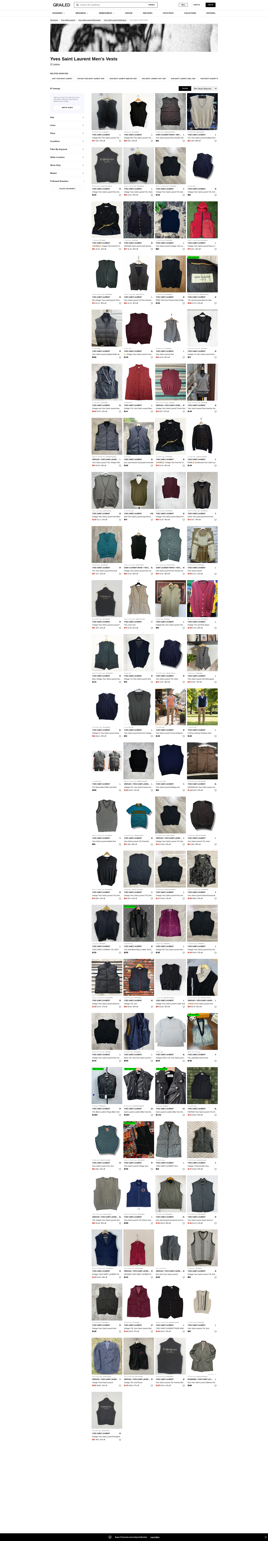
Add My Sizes (67, 107)
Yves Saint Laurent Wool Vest (183, 78)
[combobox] (116, 5)
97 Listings (55, 64)
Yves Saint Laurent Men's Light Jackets (216, 78)
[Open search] (77, 4)
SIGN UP (196, 5)
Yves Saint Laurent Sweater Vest (123, 78)
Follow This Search (67, 188)
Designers (54, 20)
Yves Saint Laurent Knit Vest (154, 78)
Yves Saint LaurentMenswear (89, 20)
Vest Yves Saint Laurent (62, 78)
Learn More (155, 1537)
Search (152, 5)
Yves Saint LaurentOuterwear (115, 20)
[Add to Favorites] (120, 141)
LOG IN (210, 5)
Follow (185, 88)
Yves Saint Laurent (68, 20)
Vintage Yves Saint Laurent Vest (91, 78)
